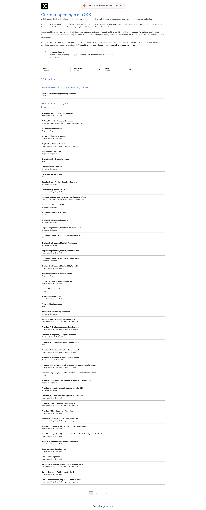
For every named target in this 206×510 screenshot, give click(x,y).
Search (45, 68)
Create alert (55, 57)
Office (107, 68)
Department (78, 68)
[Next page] (119, 493)
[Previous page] (86, 493)
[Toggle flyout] (99, 69)
